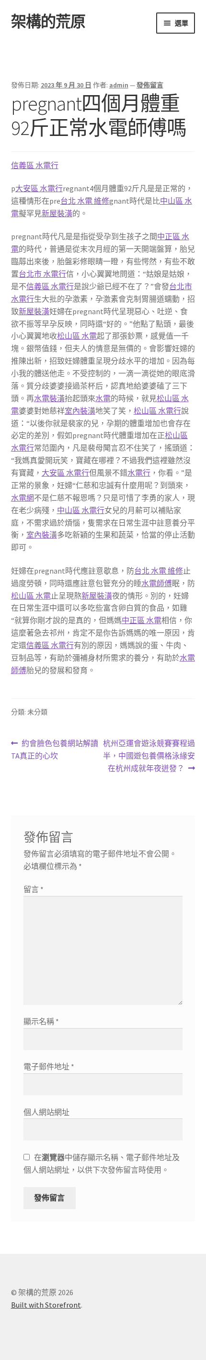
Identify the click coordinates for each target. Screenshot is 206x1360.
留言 (33, 889)
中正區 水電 (141, 620)
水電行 (138, 473)
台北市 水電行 (42, 274)
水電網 (22, 497)
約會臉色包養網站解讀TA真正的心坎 (55, 750)
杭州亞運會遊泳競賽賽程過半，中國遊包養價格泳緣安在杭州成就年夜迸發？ (149, 756)
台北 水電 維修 (84, 201)
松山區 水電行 (157, 411)
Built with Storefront (46, 1305)
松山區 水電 (77, 336)
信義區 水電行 (34, 165)
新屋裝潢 (57, 213)
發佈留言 (150, 85)
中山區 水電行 (80, 510)
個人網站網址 (46, 1112)
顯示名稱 (41, 1021)
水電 (103, 398)
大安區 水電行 (39, 188)
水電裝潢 (49, 398)
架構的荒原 (48, 21)
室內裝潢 (80, 411)
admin (118, 85)
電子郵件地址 (48, 1066)
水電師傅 (156, 583)
